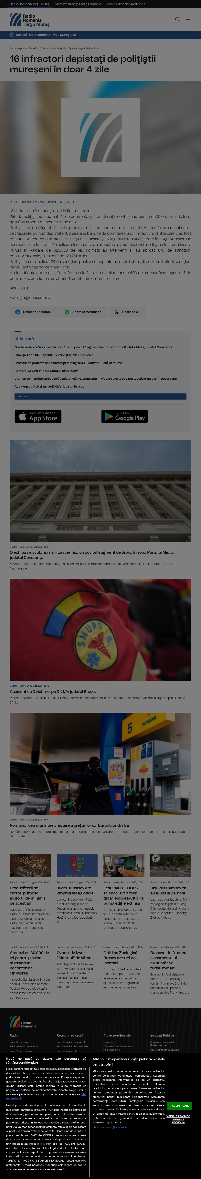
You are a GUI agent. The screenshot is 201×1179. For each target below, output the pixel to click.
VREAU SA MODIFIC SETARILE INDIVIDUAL (178, 1119)
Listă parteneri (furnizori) (110, 1127)
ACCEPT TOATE (180, 1106)
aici (42, 1144)
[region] (100, 1116)
